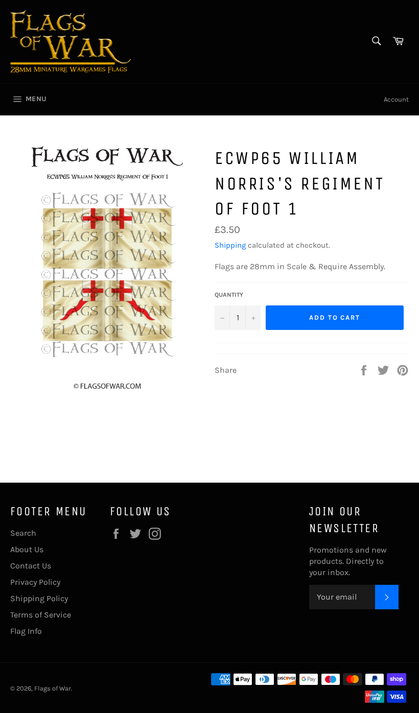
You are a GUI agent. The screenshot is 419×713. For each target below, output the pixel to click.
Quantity (229, 294)
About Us (26, 549)
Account (396, 99)
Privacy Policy (35, 582)
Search (23, 533)
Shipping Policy (39, 598)
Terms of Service (40, 615)
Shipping (230, 245)
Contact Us (30, 566)
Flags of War (52, 688)
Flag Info (26, 631)
